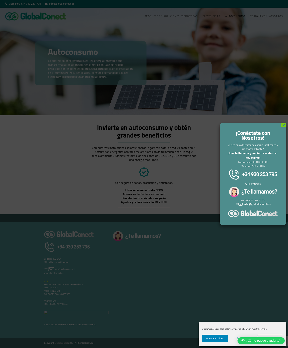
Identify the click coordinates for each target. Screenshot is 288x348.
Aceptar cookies (215, 338)
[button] (261, 340)
